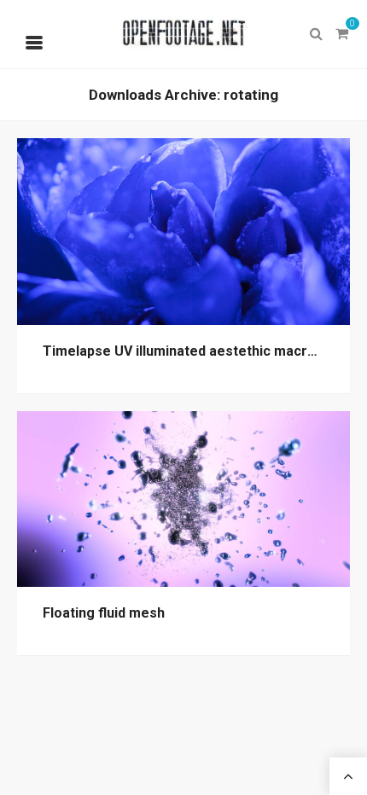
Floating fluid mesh (104, 613)
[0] (341, 34)
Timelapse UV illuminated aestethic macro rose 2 (202, 351)
